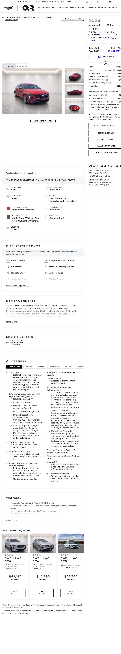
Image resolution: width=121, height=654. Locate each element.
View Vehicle (15, 593)
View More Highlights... (17, 286)
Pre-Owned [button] (62, 8)
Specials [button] (92, 8)
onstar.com (23, 456)
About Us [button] (112, 8)
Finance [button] (102, 8)
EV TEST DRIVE (43, 8)
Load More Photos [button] (43, 121)
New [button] (54, 8)
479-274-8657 (102, 180)
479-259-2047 (102, 185)
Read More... (12, 322)
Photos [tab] (9, 66)
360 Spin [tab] (22, 66)
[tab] (14, 367)
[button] (32, 91)
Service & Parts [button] (78, 8)
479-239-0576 (104, 182)
